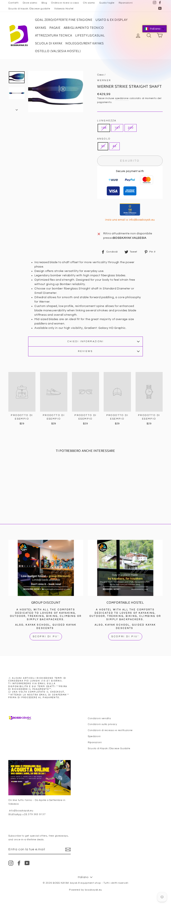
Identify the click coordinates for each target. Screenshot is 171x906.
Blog (44, 2)
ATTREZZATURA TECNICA (53, 35)
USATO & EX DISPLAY (112, 20)
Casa (100, 74)
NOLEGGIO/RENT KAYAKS (84, 43)
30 (103, 146)
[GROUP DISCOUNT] (45, 568)
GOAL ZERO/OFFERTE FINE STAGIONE (63, 20)
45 (114, 146)
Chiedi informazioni (85, 341)
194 (104, 127)
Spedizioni (94, 736)
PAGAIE (54, 28)
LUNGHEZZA (106, 120)
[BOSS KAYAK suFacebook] (18, 863)
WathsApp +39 (18, 814)
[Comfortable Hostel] (125, 568)
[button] (154, 28)
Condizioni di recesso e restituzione (110, 730)
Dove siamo (30, 2)
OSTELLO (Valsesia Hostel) (58, 51)
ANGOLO (104, 139)
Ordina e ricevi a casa (65, 2)
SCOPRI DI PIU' (125, 636)
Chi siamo (89, 2)
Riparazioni (126, 2)
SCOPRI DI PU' (46, 636)
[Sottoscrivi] (68, 849)
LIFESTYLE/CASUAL (90, 35)
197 (117, 127)
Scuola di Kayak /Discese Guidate (109, 748)
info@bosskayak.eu (20, 810)
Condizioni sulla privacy (102, 724)
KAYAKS (41, 28)
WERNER (104, 80)
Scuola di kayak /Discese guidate (29, 8)
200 (130, 127)
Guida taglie (106, 2)
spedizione (122, 98)
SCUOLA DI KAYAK (48, 43)
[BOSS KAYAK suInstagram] (10, 863)
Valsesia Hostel (63, 8)
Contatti (13, 2)
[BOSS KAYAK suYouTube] (27, 863)
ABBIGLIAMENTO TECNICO (84, 28)
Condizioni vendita (99, 718)
